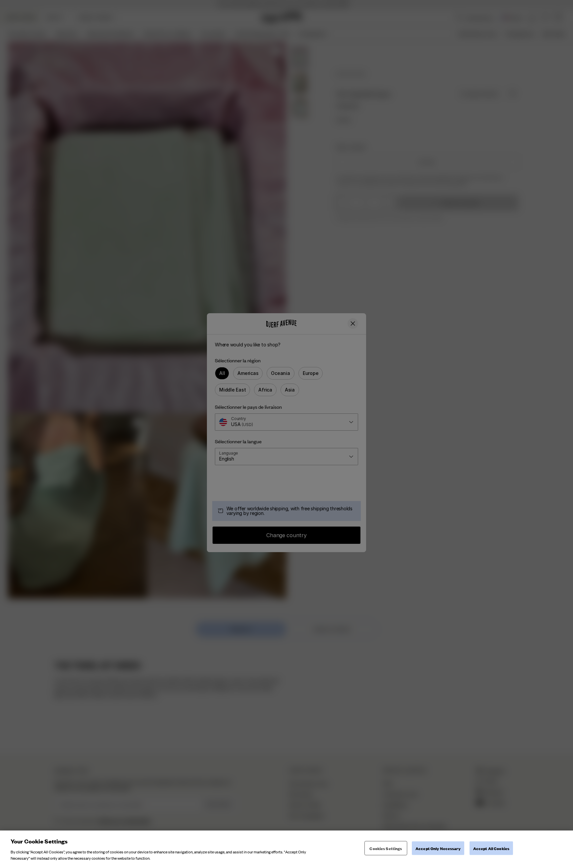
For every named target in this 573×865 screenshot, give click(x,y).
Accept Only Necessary (438, 848)
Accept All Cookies (491, 848)
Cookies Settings (385, 848)
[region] (286, 847)
